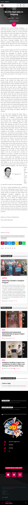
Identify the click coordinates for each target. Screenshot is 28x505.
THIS (13, 488)
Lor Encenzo (15, 236)
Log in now (23, 385)
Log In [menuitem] (2, 1)
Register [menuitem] (7, 1)
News (14, 8)
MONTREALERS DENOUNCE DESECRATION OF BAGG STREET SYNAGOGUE (13, 334)
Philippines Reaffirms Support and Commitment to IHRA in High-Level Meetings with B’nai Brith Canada (13, 364)
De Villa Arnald (5, 236)
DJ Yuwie (7, 232)
